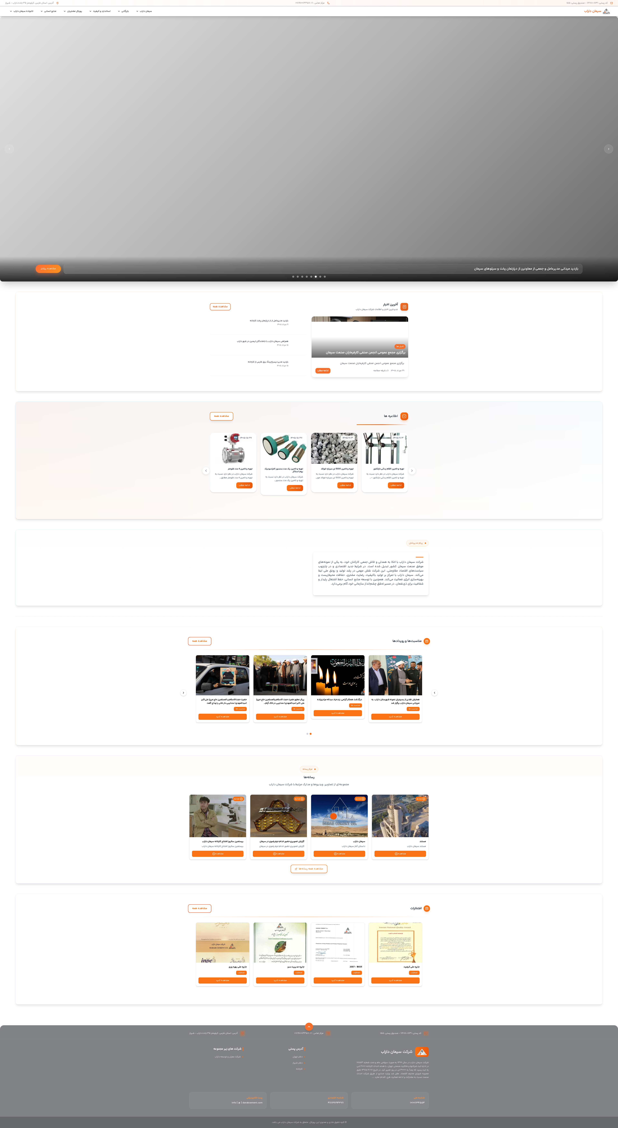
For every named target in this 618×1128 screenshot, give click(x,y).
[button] (392, 508)
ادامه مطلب (322, 370)
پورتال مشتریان (74, 11)
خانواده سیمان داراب (23, 11)
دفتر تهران (298, 1057)
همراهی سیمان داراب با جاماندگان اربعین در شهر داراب (262, 341)
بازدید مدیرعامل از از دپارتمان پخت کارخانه (269, 321)
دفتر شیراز (298, 1063)
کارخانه (299, 1069)
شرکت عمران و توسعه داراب (228, 1057)
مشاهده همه (220, 307)
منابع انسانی (50, 11)
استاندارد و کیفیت (102, 11)
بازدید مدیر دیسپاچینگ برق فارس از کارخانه (268, 362)
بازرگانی (125, 11)
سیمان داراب (146, 11)
